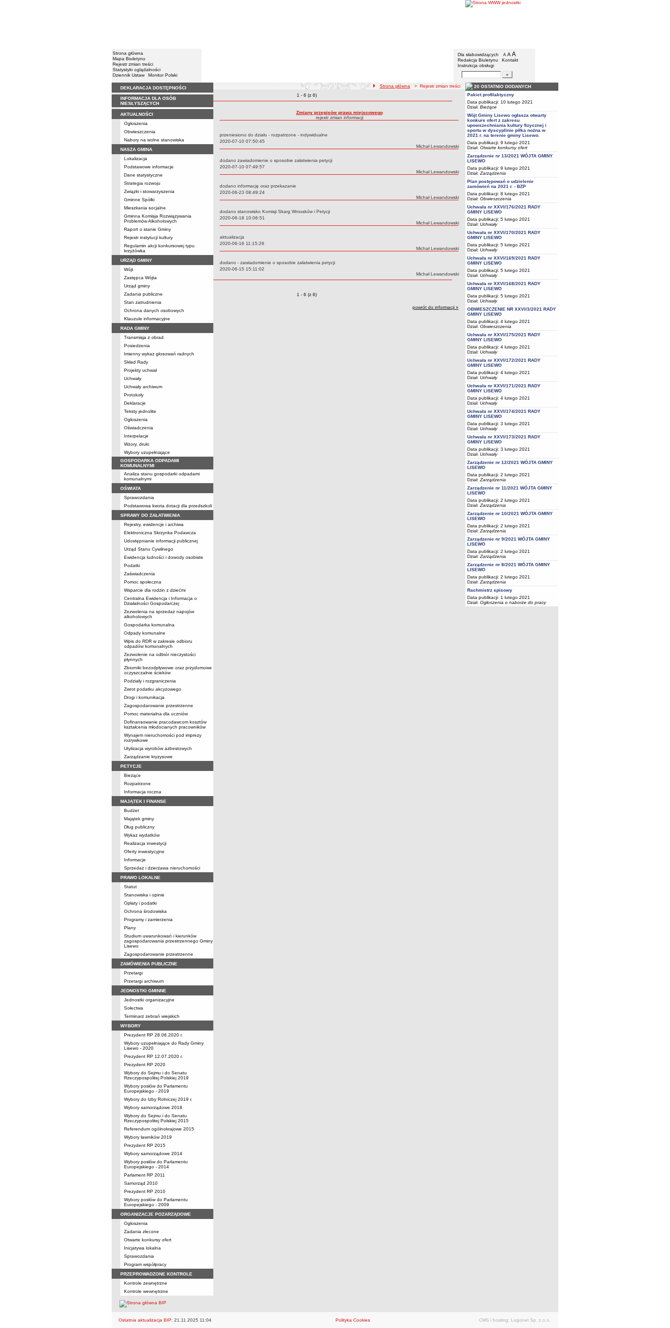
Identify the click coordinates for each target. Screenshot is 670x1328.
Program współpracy (145, 1264)
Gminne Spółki (139, 199)
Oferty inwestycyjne (144, 851)
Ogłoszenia (136, 123)
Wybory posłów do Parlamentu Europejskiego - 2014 (156, 1164)
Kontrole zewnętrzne (145, 1283)
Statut (130, 886)
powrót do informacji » (435, 307)
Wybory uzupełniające (147, 452)
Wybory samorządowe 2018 (153, 1107)
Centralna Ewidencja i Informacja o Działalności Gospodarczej (160, 601)
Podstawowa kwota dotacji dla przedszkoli (168, 505)
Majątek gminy (139, 818)
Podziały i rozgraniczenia (150, 680)
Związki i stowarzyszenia (149, 191)
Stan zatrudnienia (142, 302)
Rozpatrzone (137, 783)
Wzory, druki (136, 444)
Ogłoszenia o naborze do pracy (513, 602)
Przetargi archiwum (144, 981)
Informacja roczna (142, 791)
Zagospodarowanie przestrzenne (158, 705)
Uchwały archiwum (143, 386)
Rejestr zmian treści (133, 64)
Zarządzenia (493, 173)
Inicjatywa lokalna (142, 1247)
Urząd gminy (137, 285)
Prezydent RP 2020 (144, 1064)
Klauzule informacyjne (147, 318)
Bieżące (132, 775)
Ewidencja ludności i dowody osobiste (163, 557)
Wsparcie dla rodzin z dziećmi (155, 590)
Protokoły (134, 394)
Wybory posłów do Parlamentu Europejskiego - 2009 (156, 1202)
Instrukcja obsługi (476, 65)
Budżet (131, 810)
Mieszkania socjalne (145, 207)
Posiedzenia (137, 345)
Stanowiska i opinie (144, 894)
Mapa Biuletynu (129, 58)
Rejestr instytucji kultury (148, 237)
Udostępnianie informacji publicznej (161, 540)
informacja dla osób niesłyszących (148, 101)
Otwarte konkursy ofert (147, 1239)
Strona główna (128, 53)
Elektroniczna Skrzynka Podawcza (160, 532)
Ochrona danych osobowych (154, 310)
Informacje (135, 859)
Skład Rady (136, 362)
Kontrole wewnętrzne (146, 1291)
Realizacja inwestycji (145, 843)
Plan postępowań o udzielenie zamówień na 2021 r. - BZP (500, 184)
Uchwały (132, 378)
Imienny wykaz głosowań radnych (159, 353)
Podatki (132, 565)
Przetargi (133, 972)
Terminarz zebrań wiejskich (152, 1016)
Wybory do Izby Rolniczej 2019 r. (158, 1099)
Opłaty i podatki (140, 903)
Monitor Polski (162, 75)
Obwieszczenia (139, 131)
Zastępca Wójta (140, 277)
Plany (130, 927)
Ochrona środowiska (145, 911)
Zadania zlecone (141, 1231)
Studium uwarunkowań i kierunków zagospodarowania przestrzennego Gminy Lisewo (168, 940)
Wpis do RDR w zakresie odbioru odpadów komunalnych (158, 644)
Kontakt (510, 59)
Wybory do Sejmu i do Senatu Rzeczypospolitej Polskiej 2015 (156, 1118)
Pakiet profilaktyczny (490, 94)
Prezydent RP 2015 (144, 1145)
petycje (131, 766)
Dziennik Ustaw (128, 75)
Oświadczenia (138, 427)
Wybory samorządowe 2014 (153, 1153)
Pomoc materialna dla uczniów (156, 713)
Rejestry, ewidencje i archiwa (154, 524)
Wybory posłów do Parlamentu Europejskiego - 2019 (156, 1088)
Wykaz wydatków (142, 835)
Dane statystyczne (143, 174)
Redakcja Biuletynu (478, 59)
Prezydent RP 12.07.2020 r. (153, 1056)
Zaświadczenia (139, 573)
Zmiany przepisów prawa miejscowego (339, 112)
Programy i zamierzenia (148, 919)
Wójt (128, 269)
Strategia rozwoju (142, 183)
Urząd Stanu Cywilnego (148, 549)
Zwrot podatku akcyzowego (152, 689)
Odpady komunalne (144, 632)
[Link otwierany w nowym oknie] (511, 24)
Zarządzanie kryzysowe (148, 756)
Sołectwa (133, 1007)
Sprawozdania (139, 497)
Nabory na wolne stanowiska (154, 139)
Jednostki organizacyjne (149, 999)
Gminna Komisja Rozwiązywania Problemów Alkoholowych (157, 219)
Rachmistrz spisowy (489, 590)
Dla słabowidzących (478, 54)
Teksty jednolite (140, 411)
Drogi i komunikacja (144, 697)
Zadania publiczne (143, 294)
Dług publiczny (139, 826)
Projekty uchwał (140, 370)
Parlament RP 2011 (144, 1174)
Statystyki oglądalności (136, 69)
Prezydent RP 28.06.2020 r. (153, 1034)
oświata (130, 488)
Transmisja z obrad (144, 337)
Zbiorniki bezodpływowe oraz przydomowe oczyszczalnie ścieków (168, 670)
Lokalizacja (135, 158)
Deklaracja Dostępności (153, 87)
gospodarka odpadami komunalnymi (149, 463)
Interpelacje (136, 435)
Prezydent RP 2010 (144, 1191)
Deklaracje (135, 403)
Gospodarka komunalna (149, 624)
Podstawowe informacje (149, 166)
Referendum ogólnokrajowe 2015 (159, 1128)
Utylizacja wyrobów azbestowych (158, 748)
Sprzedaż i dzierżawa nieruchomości (162, 867)
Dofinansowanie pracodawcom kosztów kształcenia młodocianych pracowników (165, 724)
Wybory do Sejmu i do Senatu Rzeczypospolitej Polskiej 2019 (156, 1075)
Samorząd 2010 (141, 1183)
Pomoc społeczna (142, 581)
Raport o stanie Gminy (147, 229)
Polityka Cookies (352, 1320)
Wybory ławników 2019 (148, 1137)
